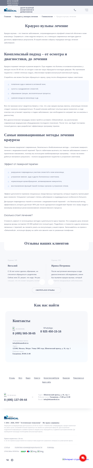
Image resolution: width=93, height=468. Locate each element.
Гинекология (47, 16)
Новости (37, 378)
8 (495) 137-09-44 (15, 399)
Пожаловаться (78, 378)
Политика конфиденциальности (28, 447)
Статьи (7, 447)
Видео (28, 378)
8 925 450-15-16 (50, 331)
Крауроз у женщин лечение (26, 16)
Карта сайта (46, 382)
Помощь (50, 447)
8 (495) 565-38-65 (24, 333)
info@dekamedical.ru (20, 343)
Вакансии (66, 378)
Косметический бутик (51, 378)
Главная (7, 16)
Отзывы (12, 378)
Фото (20, 378)
